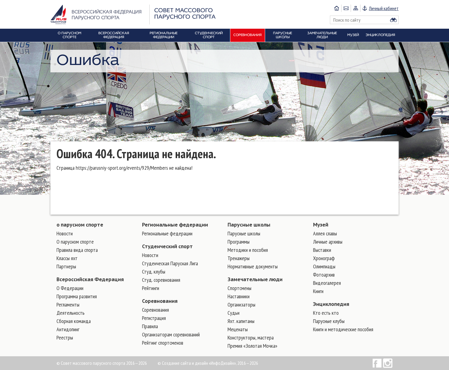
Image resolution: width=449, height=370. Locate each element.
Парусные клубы (329, 321)
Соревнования (159, 301)
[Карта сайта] (355, 8)
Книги (318, 291)
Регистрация (154, 317)
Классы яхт (67, 258)
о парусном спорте (80, 225)
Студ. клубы (153, 271)
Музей (320, 225)
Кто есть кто (326, 312)
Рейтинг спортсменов (162, 342)
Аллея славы (325, 233)
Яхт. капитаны (241, 321)
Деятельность (71, 312)
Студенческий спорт (167, 246)
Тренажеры (239, 258)
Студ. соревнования (161, 279)
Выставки (322, 249)
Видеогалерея (327, 282)
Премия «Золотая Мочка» (252, 345)
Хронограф (324, 258)
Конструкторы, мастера (251, 337)
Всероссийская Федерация (90, 279)
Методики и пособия (248, 249)
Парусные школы (249, 225)
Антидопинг (68, 329)
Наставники (239, 296)
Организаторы (241, 304)
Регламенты (68, 304)
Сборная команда (74, 321)
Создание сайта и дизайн (185, 363)
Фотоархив (324, 274)
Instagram (387, 363)
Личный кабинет (384, 8)
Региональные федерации (175, 225)
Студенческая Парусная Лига (170, 263)
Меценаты (238, 329)
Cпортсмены (239, 288)
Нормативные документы (253, 266)
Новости (65, 233)
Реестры (65, 337)
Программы (239, 241)
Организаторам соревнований (171, 334)
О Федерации (70, 288)
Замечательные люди (255, 279)
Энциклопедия (331, 304)
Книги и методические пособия (343, 329)
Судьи (233, 312)
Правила (150, 326)
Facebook (377, 363)
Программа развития (77, 296)
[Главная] (336, 8)
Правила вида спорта (77, 249)
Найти (393, 20)
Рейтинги (150, 288)
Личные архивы (327, 241)
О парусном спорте (75, 241)
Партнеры (66, 266)
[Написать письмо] (346, 8)
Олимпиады (324, 266)
